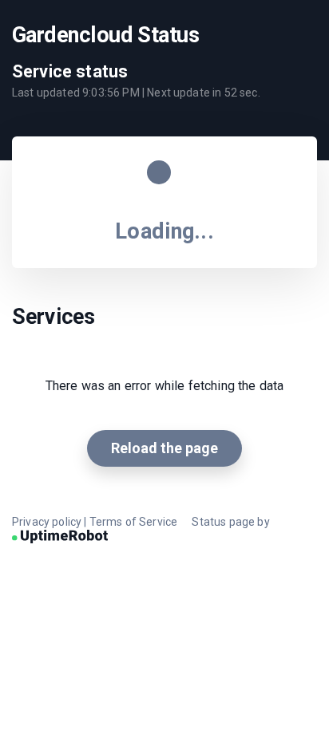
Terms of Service (133, 521)
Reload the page (164, 448)
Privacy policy (46, 521)
